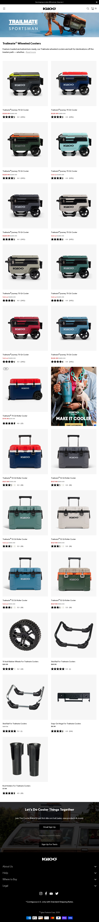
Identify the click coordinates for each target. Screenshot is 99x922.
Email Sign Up (49, 827)
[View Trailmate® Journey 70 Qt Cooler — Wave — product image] (73, 144)
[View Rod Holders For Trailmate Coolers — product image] (25, 759)
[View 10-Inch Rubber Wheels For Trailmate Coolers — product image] (25, 635)
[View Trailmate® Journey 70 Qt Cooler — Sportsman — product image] (25, 144)
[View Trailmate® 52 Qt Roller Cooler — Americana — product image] (25, 451)
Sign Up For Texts (49, 844)
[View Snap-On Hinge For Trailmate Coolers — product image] (73, 697)
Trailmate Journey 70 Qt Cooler (16, 110)
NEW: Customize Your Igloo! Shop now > (64, 2)
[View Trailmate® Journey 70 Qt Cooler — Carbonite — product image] (25, 205)
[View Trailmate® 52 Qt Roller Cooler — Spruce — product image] (25, 512)
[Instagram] (40, 893)
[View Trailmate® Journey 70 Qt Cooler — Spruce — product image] (73, 267)
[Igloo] (49, 8)
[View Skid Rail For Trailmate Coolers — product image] (73, 635)
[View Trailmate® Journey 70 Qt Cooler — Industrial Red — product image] (25, 328)
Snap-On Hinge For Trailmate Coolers (66, 724)
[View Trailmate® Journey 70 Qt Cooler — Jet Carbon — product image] (25, 83)
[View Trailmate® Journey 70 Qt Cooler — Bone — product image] (73, 205)
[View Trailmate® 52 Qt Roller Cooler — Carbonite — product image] (73, 451)
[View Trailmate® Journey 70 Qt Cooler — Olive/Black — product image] (25, 267)
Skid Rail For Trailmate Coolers (63, 661)
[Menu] (5, 8)
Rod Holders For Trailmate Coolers (16, 786)
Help (5, 872)
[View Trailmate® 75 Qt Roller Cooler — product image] (25, 389)
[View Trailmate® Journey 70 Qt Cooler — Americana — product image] (73, 83)
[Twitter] (56, 893)
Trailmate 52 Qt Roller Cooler (15, 478)
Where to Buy (10, 879)
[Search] (88, 8)
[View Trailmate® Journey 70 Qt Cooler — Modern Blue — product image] (73, 328)
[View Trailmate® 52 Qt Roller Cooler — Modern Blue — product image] (25, 573)
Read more (31, 52)
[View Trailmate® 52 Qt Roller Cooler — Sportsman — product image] (73, 573)
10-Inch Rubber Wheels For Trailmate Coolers (20, 661)
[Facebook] (46, 893)
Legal (5, 885)
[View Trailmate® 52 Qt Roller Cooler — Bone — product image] (73, 512)
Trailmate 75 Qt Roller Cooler (15, 416)
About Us (8, 866)
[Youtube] (51, 893)
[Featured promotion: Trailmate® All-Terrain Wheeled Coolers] (73, 396)
